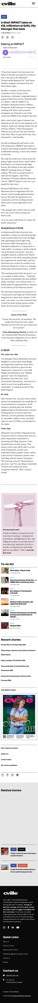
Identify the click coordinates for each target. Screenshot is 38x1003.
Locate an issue (6, 759)
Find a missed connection (9, 748)
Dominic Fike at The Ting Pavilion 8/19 (13, 645)
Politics (21, 849)
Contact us (6, 958)
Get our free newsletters (9, 765)
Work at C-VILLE (8, 945)
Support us (4, 754)
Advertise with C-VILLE (10, 949)
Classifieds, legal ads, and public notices (15, 954)
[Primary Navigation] (33, 4)
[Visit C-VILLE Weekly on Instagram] (4, 927)
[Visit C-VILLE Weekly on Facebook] (9, 927)
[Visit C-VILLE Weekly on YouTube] (17, 927)
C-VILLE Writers (6, 33)
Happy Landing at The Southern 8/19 (13, 660)
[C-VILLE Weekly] (9, 3)
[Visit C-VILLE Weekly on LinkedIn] (13, 927)
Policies (5, 962)
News (4, 17)
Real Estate (22, 865)
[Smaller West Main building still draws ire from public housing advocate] (5, 867)
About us (6, 941)
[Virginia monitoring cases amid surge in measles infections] (5, 851)
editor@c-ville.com (12, 975)
